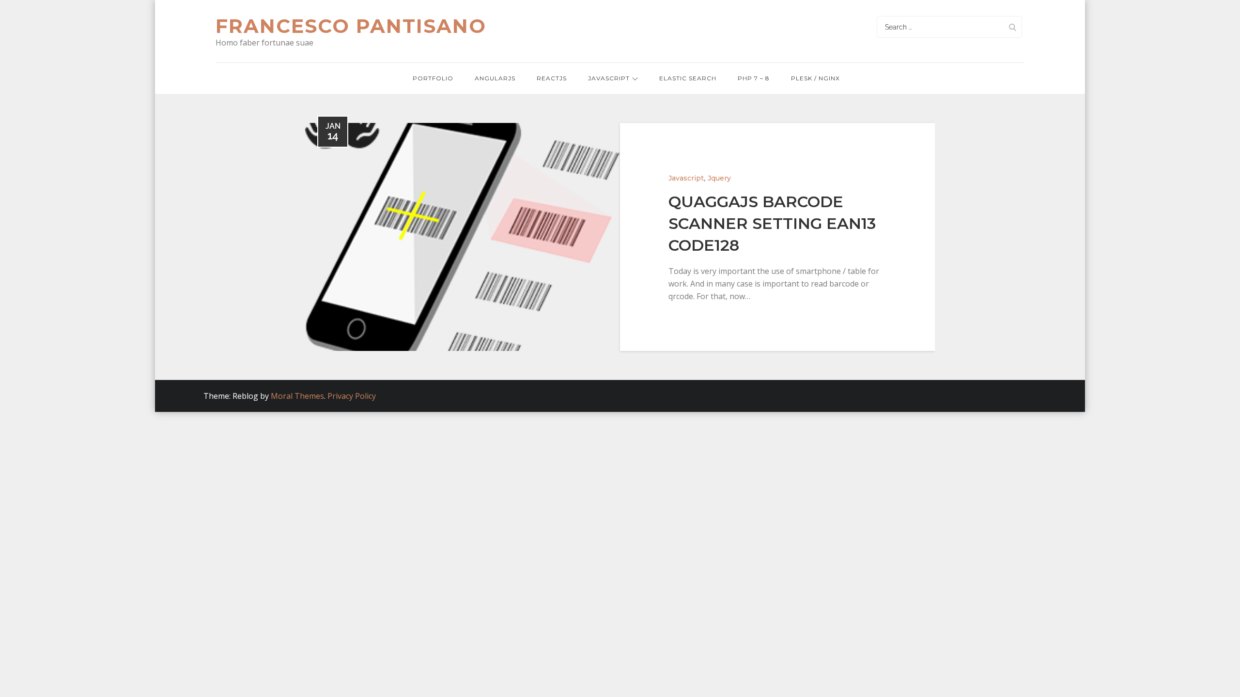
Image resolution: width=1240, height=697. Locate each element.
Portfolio (433, 78)
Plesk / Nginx (815, 78)
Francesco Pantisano (351, 26)
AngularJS (495, 78)
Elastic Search (687, 78)
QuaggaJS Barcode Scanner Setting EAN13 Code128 (772, 223)
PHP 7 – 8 (754, 78)
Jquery (719, 178)
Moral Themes (297, 396)
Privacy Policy (351, 396)
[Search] (1012, 27)
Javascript (609, 78)
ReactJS (552, 78)
